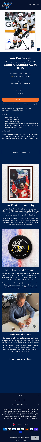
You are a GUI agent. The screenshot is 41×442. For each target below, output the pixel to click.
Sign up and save (20, 404)
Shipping (13, 83)
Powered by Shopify (20, 440)
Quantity (20, 90)
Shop (20, 395)
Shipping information (21, 152)
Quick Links (20, 400)
